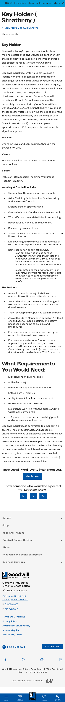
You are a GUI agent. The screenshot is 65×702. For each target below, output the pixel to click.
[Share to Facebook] (33, 496)
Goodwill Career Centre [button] (17, 540)
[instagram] (4, 659)
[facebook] (23, 659)
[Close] (62, 3)
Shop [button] (5, 525)
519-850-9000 (11, 604)
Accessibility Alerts (12, 635)
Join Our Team (52, 646)
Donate (44, 700)
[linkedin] (61, 659)
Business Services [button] (13, 562)
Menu (6, 700)
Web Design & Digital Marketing (27, 681)
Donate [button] (6, 518)
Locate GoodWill (58, 700)
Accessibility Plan (11, 630)
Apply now (32, 476)
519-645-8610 (11, 609)
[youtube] (42, 659)
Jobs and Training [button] (13, 533)
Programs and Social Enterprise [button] (22, 555)
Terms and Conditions (13, 617)
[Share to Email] (23, 496)
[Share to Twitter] (43, 496)
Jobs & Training (20, 700)
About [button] (6, 547)
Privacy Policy (9, 621)
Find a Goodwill (16, 647)
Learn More (53, 3)
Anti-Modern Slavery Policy (16, 626)
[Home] (15, 576)
